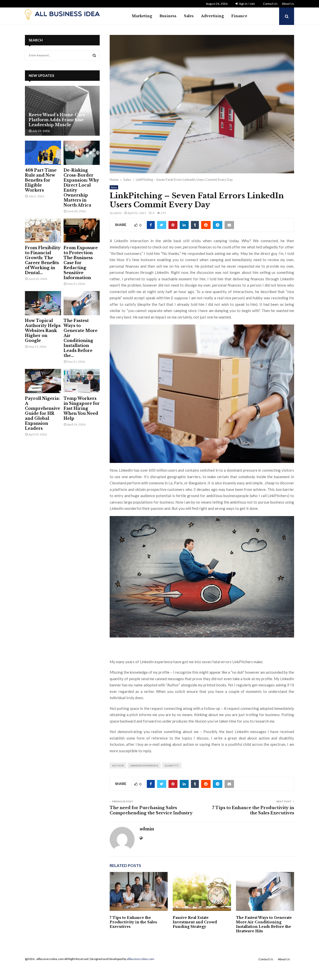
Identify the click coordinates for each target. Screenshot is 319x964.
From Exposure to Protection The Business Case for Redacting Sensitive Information (81, 262)
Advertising (212, 16)
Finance (239, 16)
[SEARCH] (94, 55)
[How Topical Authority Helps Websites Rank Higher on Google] (43, 303)
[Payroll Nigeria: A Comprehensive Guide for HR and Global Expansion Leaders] (43, 381)
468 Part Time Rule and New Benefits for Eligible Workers (41, 180)
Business (168, 16)
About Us (288, 3)
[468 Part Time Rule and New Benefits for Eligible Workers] (43, 153)
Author (118, 765)
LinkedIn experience (144, 765)
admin (117, 213)
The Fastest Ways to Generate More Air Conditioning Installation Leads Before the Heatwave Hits (264, 924)
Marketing (142, 16)
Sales (189, 16)
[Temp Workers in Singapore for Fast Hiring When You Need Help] (82, 381)
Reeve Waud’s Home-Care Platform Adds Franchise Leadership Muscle (57, 119)
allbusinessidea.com (140, 959)
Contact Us (270, 3)
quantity (171, 765)
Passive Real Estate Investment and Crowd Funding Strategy (195, 922)
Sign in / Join (247, 3)
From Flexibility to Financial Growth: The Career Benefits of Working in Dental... (43, 260)
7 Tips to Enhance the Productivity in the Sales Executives (253, 810)
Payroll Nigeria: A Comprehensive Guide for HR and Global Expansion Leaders (42, 413)
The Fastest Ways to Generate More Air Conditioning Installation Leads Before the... (80, 338)
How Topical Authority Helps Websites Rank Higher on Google (43, 330)
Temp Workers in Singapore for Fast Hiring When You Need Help (82, 408)
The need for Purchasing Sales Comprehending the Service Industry (151, 810)
